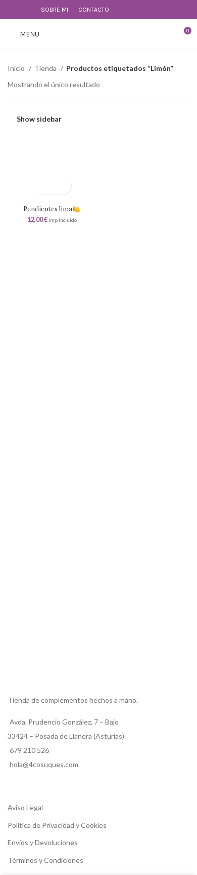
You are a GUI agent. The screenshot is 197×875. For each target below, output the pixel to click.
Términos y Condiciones (45, 860)
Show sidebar (39, 119)
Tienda (46, 68)
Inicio (17, 68)
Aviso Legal (25, 807)
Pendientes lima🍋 (51, 209)
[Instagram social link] (25, 9)
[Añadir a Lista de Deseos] (61, 186)
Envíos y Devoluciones (43, 842)
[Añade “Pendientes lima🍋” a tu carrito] (43, 186)
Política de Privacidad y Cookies (57, 825)
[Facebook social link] (13, 9)
